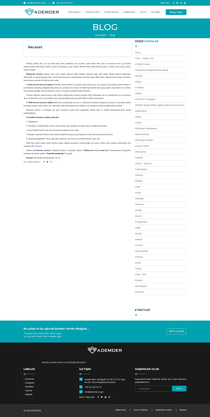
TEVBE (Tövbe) (143, 64)
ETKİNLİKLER (111, 12)
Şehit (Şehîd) (142, 251)
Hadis (138, 268)
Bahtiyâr (140, 198)
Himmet (140, 204)
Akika (138, 116)
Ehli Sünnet (141, 151)
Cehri (138, 192)
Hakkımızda (120, 409)
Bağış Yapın (176, 12)
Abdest (139, 239)
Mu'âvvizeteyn (142, 134)
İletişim (183, 409)
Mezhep (140, 292)
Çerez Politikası (141, 409)
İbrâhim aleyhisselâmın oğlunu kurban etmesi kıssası (160, 105)
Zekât (138, 122)
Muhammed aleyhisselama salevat (152, 70)
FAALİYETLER (92, 12)
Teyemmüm (141, 221)
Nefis (138, 262)
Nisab (138, 93)
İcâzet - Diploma (143, 163)
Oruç (138, 52)
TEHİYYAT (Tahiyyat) (145, 99)
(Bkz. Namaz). (36, 146)
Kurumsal (29, 379)
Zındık (139, 210)
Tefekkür (140, 87)
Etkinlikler (29, 386)
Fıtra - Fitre (141, 274)
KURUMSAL (74, 12)
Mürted (139, 175)
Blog (112, 35)
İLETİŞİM (155, 12)
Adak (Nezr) (141, 111)
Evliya (138, 81)
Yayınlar (28, 390)
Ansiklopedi (141, 286)
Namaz (139, 256)
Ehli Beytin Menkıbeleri (146, 128)
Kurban (139, 75)
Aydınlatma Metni (164, 409)
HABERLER (129, 12)
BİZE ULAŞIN (176, 331)
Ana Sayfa (100, 35)
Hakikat (139, 157)
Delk (138, 186)
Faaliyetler (30, 382)
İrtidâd (139, 181)
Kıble (138, 227)
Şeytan (139, 280)
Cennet (139, 245)
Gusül (138, 216)
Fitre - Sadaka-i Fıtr (145, 58)
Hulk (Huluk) (141, 169)
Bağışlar (29, 394)
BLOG (143, 12)
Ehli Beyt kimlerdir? (144, 140)
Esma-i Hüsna (142, 146)
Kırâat (139, 233)
